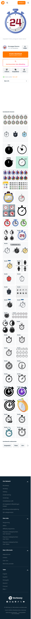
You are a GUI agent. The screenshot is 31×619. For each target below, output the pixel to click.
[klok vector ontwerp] (9, 517)
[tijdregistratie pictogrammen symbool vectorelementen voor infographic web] (15, 323)
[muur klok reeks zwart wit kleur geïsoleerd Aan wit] (11, 441)
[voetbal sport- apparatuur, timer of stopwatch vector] (8, 230)
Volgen (25, 48)
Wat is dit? (15, 77)
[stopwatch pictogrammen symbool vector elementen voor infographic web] (15, 132)
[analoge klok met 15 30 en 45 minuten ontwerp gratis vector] (9, 258)
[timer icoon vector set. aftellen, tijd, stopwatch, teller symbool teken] (9, 404)
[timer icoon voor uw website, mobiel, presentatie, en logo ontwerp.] (9, 582)
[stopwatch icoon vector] (9, 295)
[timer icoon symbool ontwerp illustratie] (9, 148)
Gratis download (15, 54)
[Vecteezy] (2, 2)
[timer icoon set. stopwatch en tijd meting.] (15, 283)
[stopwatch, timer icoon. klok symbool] (9, 451)
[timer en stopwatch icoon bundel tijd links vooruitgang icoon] (12, 219)
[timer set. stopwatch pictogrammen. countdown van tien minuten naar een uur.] (15, 118)
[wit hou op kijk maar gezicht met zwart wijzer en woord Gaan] (9, 187)
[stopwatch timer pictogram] (9, 308)
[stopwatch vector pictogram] (9, 465)
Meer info (6, 79)
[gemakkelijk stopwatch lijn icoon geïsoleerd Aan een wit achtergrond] (9, 530)
